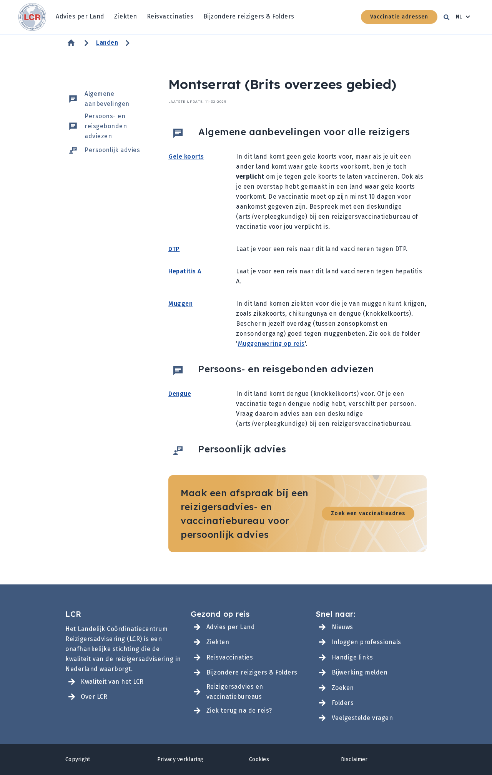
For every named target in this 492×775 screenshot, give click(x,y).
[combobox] (463, 17)
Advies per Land (80, 16)
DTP (174, 249)
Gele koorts (186, 156)
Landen (107, 42)
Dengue (179, 393)
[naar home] (32, 17)
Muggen (180, 303)
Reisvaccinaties (170, 16)
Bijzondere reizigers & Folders (248, 16)
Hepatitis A (184, 271)
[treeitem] (80, 17)
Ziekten (125, 16)
